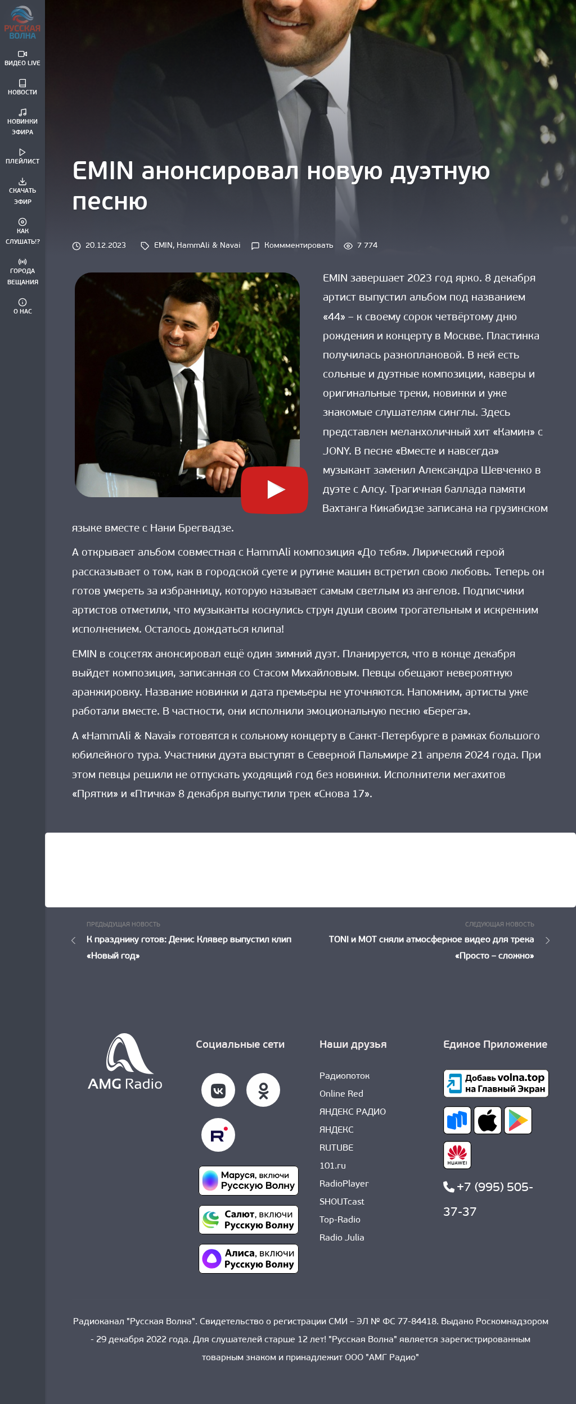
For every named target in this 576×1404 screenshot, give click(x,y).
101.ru (333, 1166)
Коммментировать (299, 246)
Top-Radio (340, 1220)
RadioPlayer (344, 1184)
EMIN (163, 246)
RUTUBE (336, 1148)
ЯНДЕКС (337, 1130)
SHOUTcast (342, 1202)
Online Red (341, 1094)
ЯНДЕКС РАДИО (353, 1112)
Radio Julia (342, 1238)
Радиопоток (345, 1076)
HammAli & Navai (209, 246)
